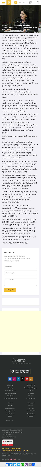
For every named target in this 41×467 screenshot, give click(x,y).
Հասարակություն (10, 393)
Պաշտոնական (30, 398)
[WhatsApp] (22, 465)
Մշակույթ (31, 393)
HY (16, 2)
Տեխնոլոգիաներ (10, 411)
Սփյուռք (10, 405)
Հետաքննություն (10, 390)
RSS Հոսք (25, 450)
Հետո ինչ (10, 385)
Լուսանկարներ (31, 411)
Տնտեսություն (31, 385)
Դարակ (10, 388)
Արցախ (10, 403)
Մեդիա (10, 416)
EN (24, 2)
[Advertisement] (20, 331)
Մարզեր (30, 390)
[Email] (30, 465)
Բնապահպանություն (30, 388)
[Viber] (26, 465)
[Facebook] (7, 465)
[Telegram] (18, 465)
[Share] (34, 465)
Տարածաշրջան (10, 408)
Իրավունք (10, 396)
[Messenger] (11, 465)
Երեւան (30, 405)
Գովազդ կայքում (15, 448)
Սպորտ (30, 396)
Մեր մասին (5, 448)
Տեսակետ (31, 416)
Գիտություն (30, 408)
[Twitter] (15, 465)
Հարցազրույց (31, 413)
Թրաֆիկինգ (10, 413)
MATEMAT (13, 459)
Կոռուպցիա (31, 403)
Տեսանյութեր (10, 420)
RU (20, 2)
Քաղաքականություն (10, 398)
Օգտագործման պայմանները (11, 450)
